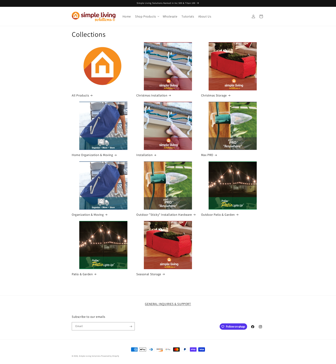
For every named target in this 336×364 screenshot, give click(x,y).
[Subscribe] (131, 326)
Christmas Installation (151, 95)
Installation (144, 155)
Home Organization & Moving (92, 155)
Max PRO (207, 155)
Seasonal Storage (148, 274)
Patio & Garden (82, 274)
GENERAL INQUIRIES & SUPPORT (168, 304)
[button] (147, 16)
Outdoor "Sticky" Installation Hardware (164, 215)
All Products (80, 95)
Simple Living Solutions (90, 356)
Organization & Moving (88, 215)
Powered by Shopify (110, 356)
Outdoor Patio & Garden (218, 215)
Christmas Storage (214, 95)
